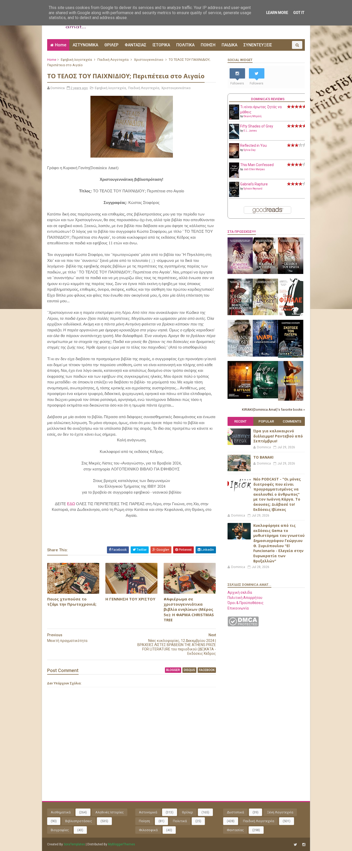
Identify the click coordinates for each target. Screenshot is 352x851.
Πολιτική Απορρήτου (245, 598)
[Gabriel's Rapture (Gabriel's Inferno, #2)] (234, 196)
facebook (207, 670)
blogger (173, 670)
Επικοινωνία (238, 608)
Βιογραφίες (60, 830)
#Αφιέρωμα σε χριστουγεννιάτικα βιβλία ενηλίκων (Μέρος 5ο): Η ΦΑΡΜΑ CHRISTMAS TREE (189, 609)
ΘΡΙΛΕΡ (111, 44)
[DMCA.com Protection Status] (243, 625)
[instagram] (303, 845)
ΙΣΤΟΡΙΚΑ (161, 44)
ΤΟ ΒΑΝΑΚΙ (263, 457)
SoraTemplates (74, 844)
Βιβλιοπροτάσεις (78, 821)
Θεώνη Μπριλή (253, 116)
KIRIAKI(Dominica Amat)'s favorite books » (273, 409)
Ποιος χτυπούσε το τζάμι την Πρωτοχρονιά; (71, 601)
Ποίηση (144, 821)
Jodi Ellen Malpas (254, 169)
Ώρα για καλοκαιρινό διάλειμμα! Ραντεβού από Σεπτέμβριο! (278, 435)
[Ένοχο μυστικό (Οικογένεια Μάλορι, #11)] (265, 314)
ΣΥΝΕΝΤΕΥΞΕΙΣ (258, 44)
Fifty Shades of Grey (256, 126)
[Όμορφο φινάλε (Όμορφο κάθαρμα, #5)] (290, 315)
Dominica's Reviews (267, 99)
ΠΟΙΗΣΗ (208, 44)
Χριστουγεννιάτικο (148, 60)
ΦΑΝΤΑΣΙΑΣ (135, 44)
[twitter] (295, 845)
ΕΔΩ (71, 503)
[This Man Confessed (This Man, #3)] (234, 177)
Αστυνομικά (148, 812)
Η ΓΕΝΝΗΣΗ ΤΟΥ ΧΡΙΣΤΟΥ (130, 598)
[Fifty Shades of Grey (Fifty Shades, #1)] (234, 138)
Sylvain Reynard (253, 188)
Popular (266, 421)
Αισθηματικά (61, 812)
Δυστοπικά (235, 812)
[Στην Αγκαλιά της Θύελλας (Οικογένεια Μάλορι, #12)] (240, 355)
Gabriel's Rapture (254, 184)
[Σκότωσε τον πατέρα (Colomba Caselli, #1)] (290, 356)
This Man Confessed (257, 165)
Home (60, 44)
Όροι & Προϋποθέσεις (246, 603)
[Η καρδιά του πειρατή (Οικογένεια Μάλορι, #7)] (265, 273)
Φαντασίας (235, 830)
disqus (189, 670)
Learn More (277, 13)
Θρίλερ (187, 812)
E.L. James (250, 130)
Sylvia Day (250, 150)
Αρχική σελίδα (240, 592)
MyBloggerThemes (121, 844)
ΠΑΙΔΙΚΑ (229, 44)
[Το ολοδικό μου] (290, 399)
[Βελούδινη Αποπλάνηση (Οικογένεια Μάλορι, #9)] (240, 314)
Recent (240, 421)
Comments (292, 421)
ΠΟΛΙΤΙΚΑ (185, 44)
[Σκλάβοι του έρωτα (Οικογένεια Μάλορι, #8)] (290, 273)
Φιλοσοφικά (148, 830)
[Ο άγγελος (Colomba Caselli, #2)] (240, 398)
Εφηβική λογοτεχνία (76, 60)
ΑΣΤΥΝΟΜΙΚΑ (85, 44)
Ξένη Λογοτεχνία (280, 812)
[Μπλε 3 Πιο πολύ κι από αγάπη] (265, 397)
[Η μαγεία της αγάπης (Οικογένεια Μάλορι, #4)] (240, 273)
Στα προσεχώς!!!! (242, 232)
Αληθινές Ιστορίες (109, 812)
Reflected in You (253, 145)
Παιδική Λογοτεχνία (113, 60)
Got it (298, 13)
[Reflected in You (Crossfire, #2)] (234, 157)
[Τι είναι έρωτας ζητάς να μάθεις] (234, 118)
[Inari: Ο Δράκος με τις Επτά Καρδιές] (265, 355)
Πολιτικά (180, 821)
